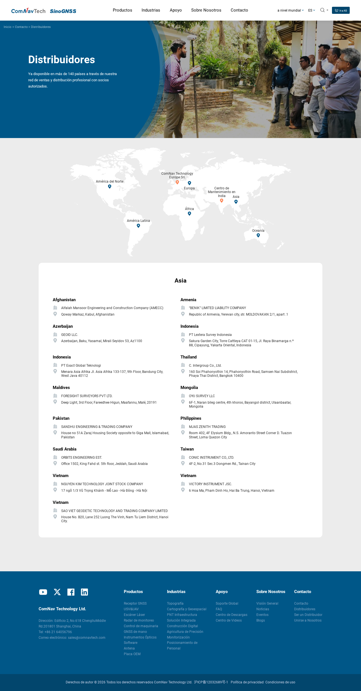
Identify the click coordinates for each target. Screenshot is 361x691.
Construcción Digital (182, 626)
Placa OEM (132, 654)
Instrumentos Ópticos (140, 637)
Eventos (262, 615)
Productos (133, 591)
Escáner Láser (134, 615)
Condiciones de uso (280, 682)
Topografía (175, 603)
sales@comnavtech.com (86, 638)
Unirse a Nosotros (308, 620)
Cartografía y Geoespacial (186, 609)
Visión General (267, 603)
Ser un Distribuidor (308, 615)
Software (130, 643)
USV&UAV (131, 609)
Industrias (176, 591)
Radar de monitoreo (139, 620)
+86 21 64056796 (58, 632)
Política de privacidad (247, 682)
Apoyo (222, 591)
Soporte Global (227, 603)
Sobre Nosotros (270, 591)
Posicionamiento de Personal (182, 645)
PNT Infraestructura (182, 615)
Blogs (260, 620)
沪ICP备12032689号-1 (211, 682)
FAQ (219, 609)
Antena (129, 648)
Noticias (262, 609)
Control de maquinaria (141, 626)
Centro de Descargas (231, 615)
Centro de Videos (229, 620)
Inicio (7, 27)
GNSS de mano (135, 632)
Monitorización (178, 637)
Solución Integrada (181, 620)
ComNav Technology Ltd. (173, 682)
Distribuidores (41, 27)
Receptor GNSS (135, 603)
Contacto (21, 27)
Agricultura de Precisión (185, 632)
